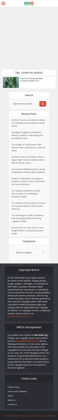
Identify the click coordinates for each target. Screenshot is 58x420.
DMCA (10, 395)
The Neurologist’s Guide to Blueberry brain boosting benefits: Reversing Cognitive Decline (27, 218)
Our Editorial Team (10, 415)
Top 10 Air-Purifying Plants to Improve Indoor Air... (31, 79)
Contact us (12, 404)
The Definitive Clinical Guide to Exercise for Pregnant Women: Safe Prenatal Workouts (28, 206)
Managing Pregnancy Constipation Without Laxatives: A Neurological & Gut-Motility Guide (27, 135)
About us (11, 400)
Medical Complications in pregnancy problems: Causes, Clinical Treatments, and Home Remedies (28, 181)
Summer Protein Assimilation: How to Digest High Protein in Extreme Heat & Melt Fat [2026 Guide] (28, 160)
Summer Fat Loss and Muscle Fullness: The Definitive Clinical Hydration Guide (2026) (28, 123)
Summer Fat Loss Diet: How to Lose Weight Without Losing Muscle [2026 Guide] (27, 230)
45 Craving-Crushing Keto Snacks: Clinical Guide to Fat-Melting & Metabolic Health (26, 193)
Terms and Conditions (17, 391)
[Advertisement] (29, 37)
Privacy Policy (13, 387)
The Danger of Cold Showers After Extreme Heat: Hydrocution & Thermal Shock (28, 147)
